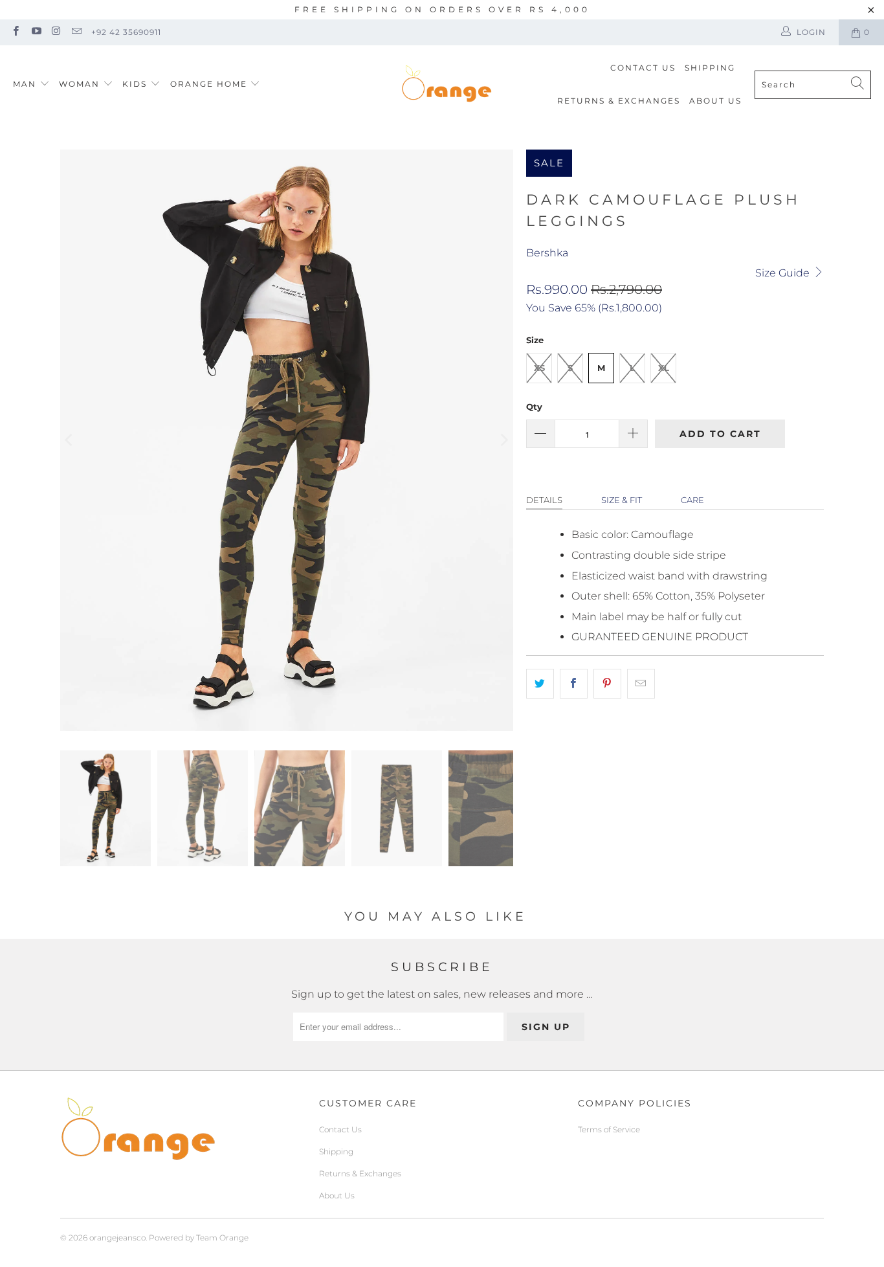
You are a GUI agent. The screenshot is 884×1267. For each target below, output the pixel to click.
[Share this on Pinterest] (607, 684)
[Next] (503, 440)
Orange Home (208, 84)
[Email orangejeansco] (76, 32)
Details (544, 500)
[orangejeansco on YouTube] (35, 32)
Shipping (710, 68)
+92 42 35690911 (126, 32)
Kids (136, 84)
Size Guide (783, 273)
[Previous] (70, 440)
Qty (534, 406)
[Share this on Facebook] (574, 684)
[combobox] (813, 85)
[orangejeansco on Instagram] (55, 32)
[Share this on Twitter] (540, 684)
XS (539, 368)
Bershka (547, 253)
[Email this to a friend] (641, 684)
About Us (715, 101)
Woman (81, 84)
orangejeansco (117, 1237)
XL (663, 368)
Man (24, 84)
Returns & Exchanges (618, 101)
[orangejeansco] (446, 84)
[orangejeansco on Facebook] (15, 32)
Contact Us (643, 68)
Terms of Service (609, 1129)
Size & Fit (621, 500)
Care (692, 500)
